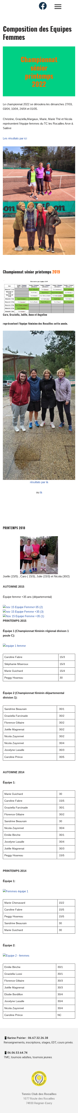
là (41, 492)
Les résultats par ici (15, 138)
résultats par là (39, 482)
